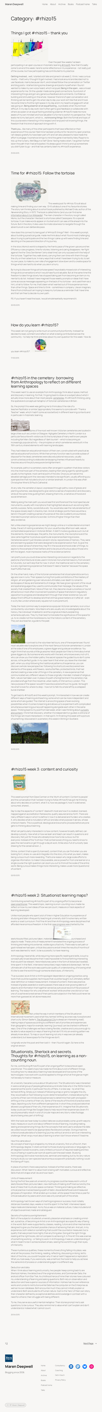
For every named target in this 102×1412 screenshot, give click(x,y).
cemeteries (58, 398)
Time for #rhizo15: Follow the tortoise (43, 173)
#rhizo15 (66, 65)
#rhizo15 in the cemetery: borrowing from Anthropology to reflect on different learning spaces (46, 382)
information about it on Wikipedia (26, 215)
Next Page (90, 1343)
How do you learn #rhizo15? (34, 325)
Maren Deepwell (14, 4)
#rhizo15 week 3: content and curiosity (44, 769)
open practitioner (19, 904)
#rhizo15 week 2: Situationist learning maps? (49, 895)
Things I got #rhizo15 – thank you (39, 33)
